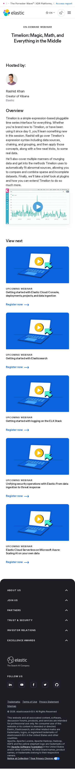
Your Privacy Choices (42, 758)
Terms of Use (29, 701)
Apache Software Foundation (27, 746)
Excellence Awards (21, 640)
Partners (14, 610)
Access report (64, 3)
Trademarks (13, 701)
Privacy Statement (49, 701)
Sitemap (11, 706)
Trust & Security (20, 620)
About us (14, 590)
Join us (12, 600)
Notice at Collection (17, 758)
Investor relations (21, 630)
